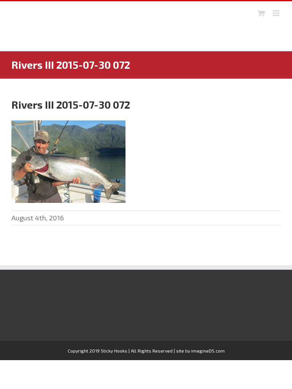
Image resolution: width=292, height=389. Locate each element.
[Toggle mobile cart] (261, 13)
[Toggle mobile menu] (277, 13)
